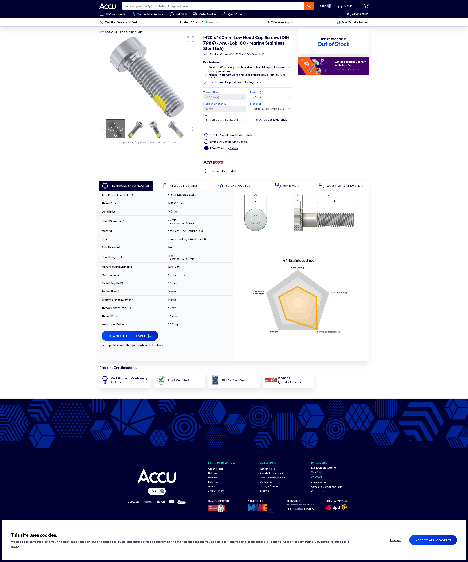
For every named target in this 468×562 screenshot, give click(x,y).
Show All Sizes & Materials (123, 31)
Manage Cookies (269, 486)
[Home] (157, 475)
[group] (147, 76)
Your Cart (316, 472)
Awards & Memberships (273, 473)
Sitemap (264, 490)
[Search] (309, 6)
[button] (190, 39)
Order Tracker (215, 468)
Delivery (212, 473)
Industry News (267, 468)
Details (248, 135)
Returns (212, 477)
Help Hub (213, 481)
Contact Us (317, 491)
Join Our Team (216, 490)
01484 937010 (360, 14)
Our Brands (266, 481)
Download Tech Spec (126, 336)
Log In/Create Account (323, 467)
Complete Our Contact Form (326, 486)
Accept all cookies (433, 540)
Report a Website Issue (273, 477)
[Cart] (366, 5)
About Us (213, 486)
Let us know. (156, 345)
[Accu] (107, 6)
